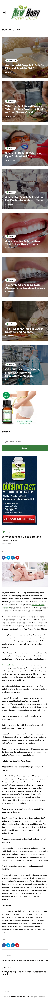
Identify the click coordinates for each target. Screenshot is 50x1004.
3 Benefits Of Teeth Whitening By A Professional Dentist (23, 154)
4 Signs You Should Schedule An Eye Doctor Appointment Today (24, 198)
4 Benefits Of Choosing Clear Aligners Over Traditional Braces (25, 286)
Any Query (6, 991)
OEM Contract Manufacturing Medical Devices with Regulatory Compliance (23, 373)
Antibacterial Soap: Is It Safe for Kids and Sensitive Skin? (24, 67)
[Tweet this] (8, 558)
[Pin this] (17, 558)
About (16, 991)
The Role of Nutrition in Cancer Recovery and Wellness (24, 330)
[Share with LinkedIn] (13, 558)
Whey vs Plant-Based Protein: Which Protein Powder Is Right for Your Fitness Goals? (24, 109)
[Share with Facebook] (4, 558)
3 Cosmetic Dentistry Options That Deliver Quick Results (23, 242)
